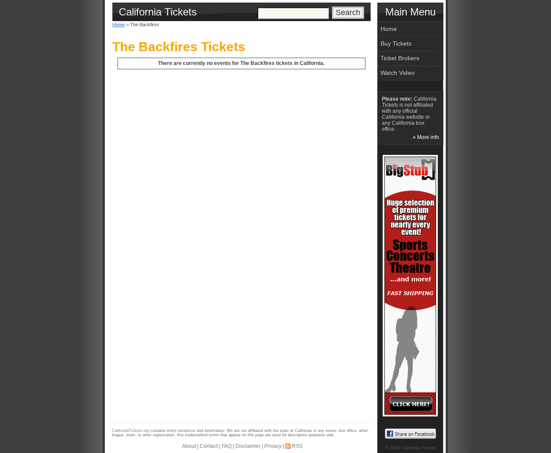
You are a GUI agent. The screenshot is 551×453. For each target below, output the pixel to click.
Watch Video (398, 72)
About (189, 446)
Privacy (273, 446)
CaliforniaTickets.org (130, 430)
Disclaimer (247, 446)
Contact (209, 446)
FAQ (227, 446)
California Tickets (418, 447)
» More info (426, 137)
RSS (297, 446)
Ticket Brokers (400, 58)
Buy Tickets (396, 43)
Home (118, 24)
